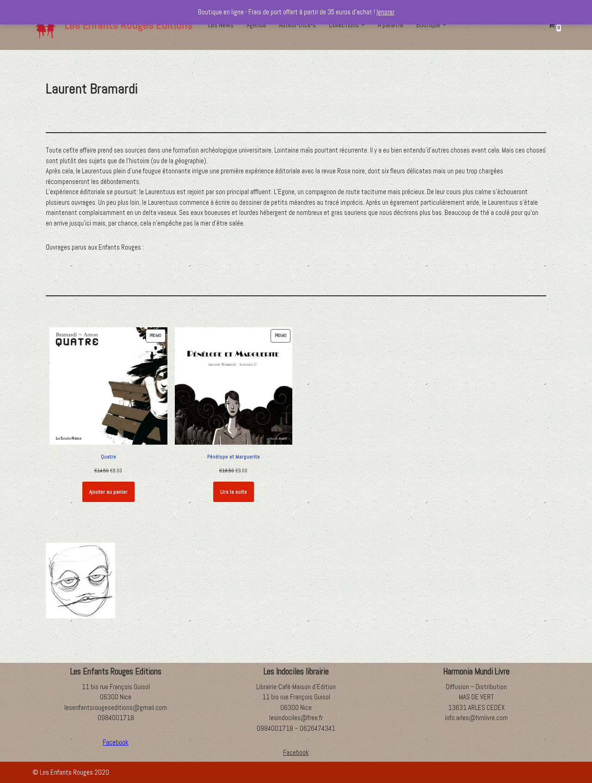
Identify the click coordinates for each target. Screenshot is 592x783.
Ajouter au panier (108, 492)
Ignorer (385, 11)
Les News (221, 24)
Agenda (256, 24)
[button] (363, 25)
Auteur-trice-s (297, 24)
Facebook (296, 752)
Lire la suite (233, 492)
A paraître (390, 24)
